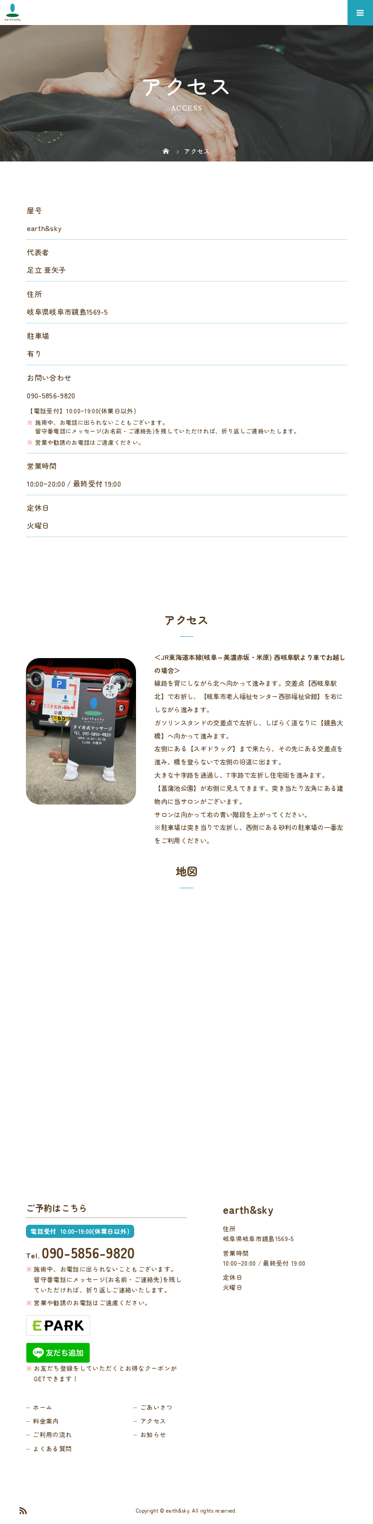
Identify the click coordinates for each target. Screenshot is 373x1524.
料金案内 (46, 1420)
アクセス (153, 1420)
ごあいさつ (156, 1407)
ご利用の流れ (52, 1434)
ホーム (42, 1407)
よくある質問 (52, 1448)
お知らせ (153, 1434)
